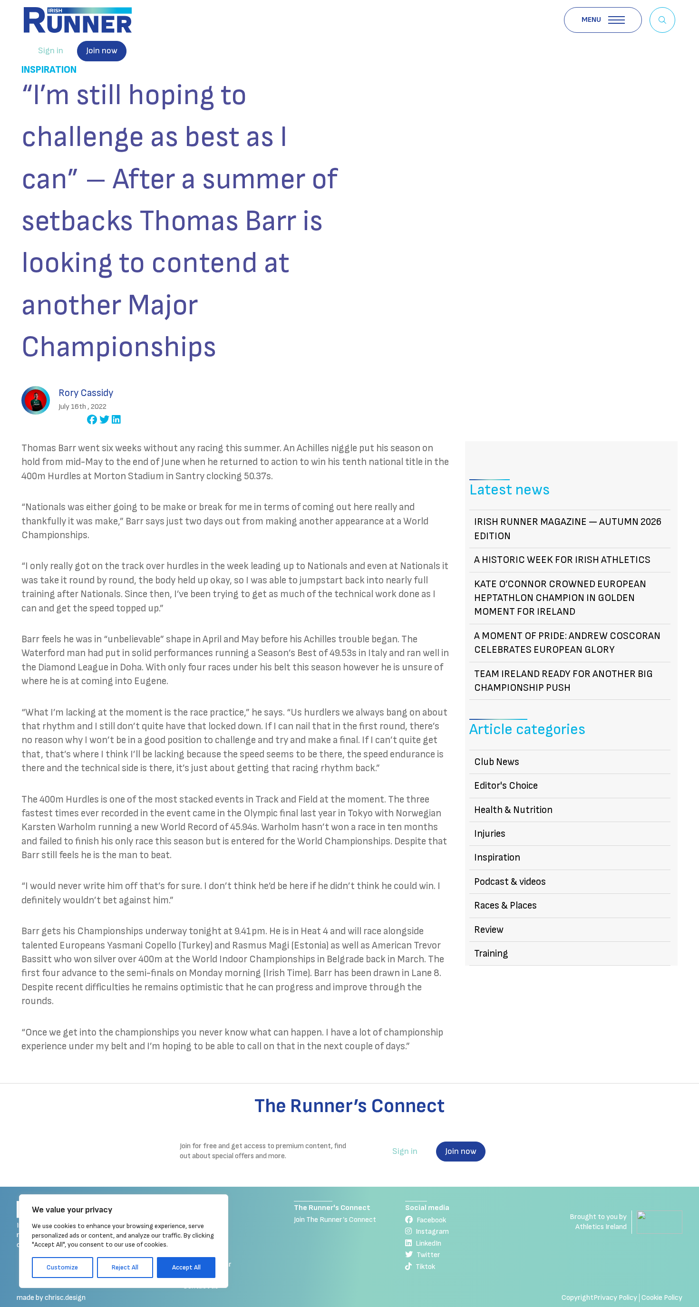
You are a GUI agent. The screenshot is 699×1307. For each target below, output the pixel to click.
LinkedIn (428, 1243)
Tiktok (425, 1266)
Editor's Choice (506, 786)
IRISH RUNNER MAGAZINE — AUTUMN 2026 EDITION (567, 529)
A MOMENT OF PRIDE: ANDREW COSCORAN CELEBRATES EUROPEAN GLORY (567, 643)
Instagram (432, 1231)
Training (491, 953)
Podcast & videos (510, 882)
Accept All (186, 1267)
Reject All (125, 1267)
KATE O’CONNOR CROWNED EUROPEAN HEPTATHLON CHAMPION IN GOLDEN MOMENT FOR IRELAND (560, 598)
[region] (123, 1241)
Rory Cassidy (85, 393)
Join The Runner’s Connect (335, 1219)
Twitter (428, 1254)
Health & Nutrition (513, 810)
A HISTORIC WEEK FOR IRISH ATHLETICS (562, 560)
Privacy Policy (615, 1297)
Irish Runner (78, 20)
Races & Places (505, 905)
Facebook (431, 1220)
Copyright (577, 1297)
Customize (62, 1267)
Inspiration (49, 70)
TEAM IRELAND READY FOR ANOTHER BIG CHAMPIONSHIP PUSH (563, 681)
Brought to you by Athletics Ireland (598, 1221)
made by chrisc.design (51, 1297)
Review (489, 930)
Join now (101, 51)
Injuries (489, 834)
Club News (496, 762)
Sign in (50, 51)
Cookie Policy (661, 1297)
